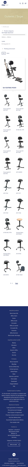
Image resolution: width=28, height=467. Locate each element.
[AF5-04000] (20, 164)
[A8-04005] (7, 266)
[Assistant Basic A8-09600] (20, 224)
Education (14, 345)
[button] (25, 3)
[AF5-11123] (7, 204)
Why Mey (14, 364)
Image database (14, 384)
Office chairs (14, 316)
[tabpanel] (14, 74)
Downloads (14, 381)
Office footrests (14, 333)
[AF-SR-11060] (20, 266)
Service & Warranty (14, 366)
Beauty (14, 343)
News (14, 374)
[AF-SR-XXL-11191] (20, 121)
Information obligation (9, 463)
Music (14, 347)
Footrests (14, 330)
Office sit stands (14, 325)
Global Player (14, 371)
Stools (14, 318)
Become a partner (14, 376)
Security (14, 355)
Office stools (14, 320)
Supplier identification (13, 459)
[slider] (2, 34)
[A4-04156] (20, 245)
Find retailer (14, 379)
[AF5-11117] (20, 185)
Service (14, 352)
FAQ (14, 386)
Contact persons (14, 369)
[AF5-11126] (20, 204)
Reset (8, 53)
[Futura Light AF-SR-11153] (7, 100)
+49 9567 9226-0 (17, 440)
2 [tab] (15, 91)
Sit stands (14, 323)
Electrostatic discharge (14, 335)
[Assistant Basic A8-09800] (7, 245)
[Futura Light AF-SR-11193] (7, 164)
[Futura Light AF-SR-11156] (20, 100)
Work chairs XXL (14, 313)
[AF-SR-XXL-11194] (7, 224)
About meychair (14, 361)
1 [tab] (13, 91)
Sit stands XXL (14, 328)
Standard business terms (14, 461)
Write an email (13, 444)
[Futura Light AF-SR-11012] (7, 142)
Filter (4, 53)
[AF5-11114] (7, 185)
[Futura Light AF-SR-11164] (7, 121)
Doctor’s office (14, 350)
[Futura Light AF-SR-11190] (20, 142)
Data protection (20, 463)
